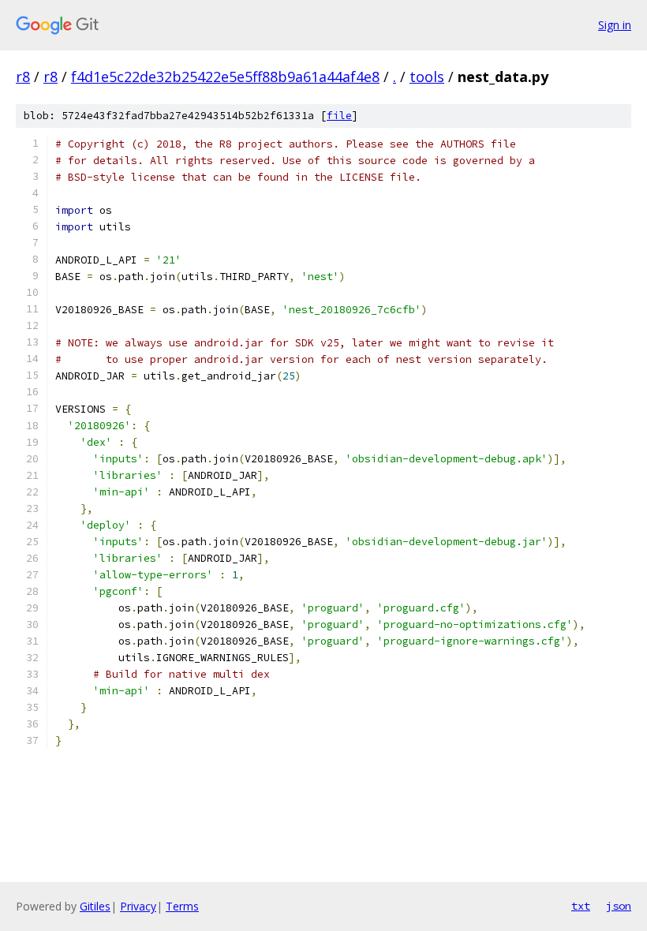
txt (580, 906)
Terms (182, 906)
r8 (23, 76)
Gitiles (95, 906)
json (618, 906)
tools (427, 76)
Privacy (138, 906)
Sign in (614, 24)
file (339, 115)
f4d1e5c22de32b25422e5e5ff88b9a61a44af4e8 (225, 76)
